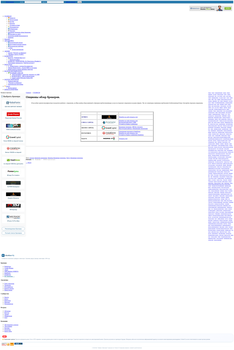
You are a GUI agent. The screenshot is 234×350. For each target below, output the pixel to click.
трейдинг (225, 107)
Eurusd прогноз (211, 197)
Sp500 (216, 112)
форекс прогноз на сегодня (226, 99)
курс (226, 114)
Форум (6, 297)
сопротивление (229, 150)
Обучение (7, 311)
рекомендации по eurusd (225, 194)
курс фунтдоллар (215, 217)
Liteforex (210, 114)
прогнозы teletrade (228, 195)
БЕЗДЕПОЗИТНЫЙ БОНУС (13, 71)
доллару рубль (219, 179)
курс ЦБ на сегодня (226, 160)
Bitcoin (212, 174)
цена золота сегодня (212, 148)
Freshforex (230, 179)
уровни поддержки (215, 221)
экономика (222, 104)
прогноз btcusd (228, 156)
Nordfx (226, 198)
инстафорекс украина (212, 160)
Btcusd (226, 104)
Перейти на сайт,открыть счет (128, 117)
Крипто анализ (9, 288)
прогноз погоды (211, 213)
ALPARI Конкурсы (13, 187)
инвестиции (215, 101)
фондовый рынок (229, 124)
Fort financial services (212, 166)
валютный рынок (225, 128)
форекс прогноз (220, 94)
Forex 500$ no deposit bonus (13, 141)
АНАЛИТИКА (9, 41)
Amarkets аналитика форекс (213, 189)
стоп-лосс (214, 140)
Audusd (228, 94)
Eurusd (213, 92)
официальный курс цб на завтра (214, 168)
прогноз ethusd (211, 218)
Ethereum (227, 197)
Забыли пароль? (71, 2)
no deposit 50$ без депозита (13, 164)
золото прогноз (223, 105)
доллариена (227, 203)
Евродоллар (220, 125)
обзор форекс (225, 202)
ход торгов (214, 179)
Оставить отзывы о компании (128, 124)
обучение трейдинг (211, 210)
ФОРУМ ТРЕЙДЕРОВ (11, 79)
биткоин (218, 99)
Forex (215, 99)
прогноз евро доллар (212, 104)
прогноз (224, 92)
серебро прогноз (219, 210)
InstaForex (7, 273)
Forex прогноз (225, 142)
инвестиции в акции (218, 117)
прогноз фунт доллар (214, 124)
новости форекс (214, 145)
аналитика (210, 94)
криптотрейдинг (215, 233)
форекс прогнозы (217, 183)
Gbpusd (228, 92)
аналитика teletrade (225, 170)
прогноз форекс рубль (226, 166)
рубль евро (225, 179)
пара (212, 122)
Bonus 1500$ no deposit (13, 152)
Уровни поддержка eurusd (218, 173)
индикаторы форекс (227, 210)
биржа (231, 183)
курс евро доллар (222, 97)
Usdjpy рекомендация (222, 119)
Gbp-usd (217, 212)
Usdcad (221, 101)
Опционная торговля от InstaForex (129, 131)
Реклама (7, 328)
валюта (229, 104)
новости (229, 107)
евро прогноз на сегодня (224, 155)
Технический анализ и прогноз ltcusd (215, 205)
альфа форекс (226, 183)
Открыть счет (123, 138)
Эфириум (210, 215)
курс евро (215, 94)
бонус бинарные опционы (74, 158)
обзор (216, 142)
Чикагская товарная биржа (219, 208)
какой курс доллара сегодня (217, 163)
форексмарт (225, 101)
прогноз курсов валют (223, 220)
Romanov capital (229, 176)
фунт (213, 107)
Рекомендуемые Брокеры (13, 228)
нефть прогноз (225, 181)
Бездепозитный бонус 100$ (127, 122)
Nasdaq (219, 236)
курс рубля (217, 107)
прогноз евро (210, 240)
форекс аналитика (221, 112)
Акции (6, 314)
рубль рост (210, 202)
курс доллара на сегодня (213, 151)
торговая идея (216, 220)
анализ (212, 128)
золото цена (221, 235)
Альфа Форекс (8, 268)
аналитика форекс (215, 97)
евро (215, 96)
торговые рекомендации (217, 202)
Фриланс (7, 39)
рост (212, 208)
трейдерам (219, 142)
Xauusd (227, 109)
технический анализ (218, 92)
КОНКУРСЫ (8, 56)
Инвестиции (8, 64)
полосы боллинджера (225, 168)
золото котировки (219, 238)
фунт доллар (219, 170)
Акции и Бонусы (13, 198)
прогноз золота (228, 192)
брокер (222, 200)
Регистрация (10, 2)
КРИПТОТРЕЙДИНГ (11, 89)
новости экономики (217, 240)
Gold (218, 101)
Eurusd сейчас (222, 195)
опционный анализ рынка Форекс (226, 221)
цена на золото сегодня (222, 151)
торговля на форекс (212, 170)
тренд (216, 218)
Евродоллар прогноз (225, 187)
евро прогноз (228, 112)
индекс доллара (217, 122)
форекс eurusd (217, 197)
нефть (213, 99)
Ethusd (209, 105)
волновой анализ (222, 124)
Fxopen (209, 185)
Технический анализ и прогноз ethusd (215, 223)
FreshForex (7, 275)
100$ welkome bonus (13, 129)
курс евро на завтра (221, 156)
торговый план (211, 142)
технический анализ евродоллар (225, 217)
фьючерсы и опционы (212, 156)
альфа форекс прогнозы (216, 187)
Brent (222, 183)
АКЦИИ (7, 51)
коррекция (222, 190)
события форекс (220, 130)
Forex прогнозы (9, 283)
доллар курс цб (227, 161)
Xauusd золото (224, 135)
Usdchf (209, 97)
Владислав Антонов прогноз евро (222, 228)
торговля (210, 101)
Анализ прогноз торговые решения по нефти (221, 137)
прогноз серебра (214, 236)
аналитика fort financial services (214, 198)
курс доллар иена (220, 148)
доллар (227, 97)
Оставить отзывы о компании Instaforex (131, 135)
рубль (229, 114)
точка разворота (222, 176)
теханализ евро (228, 230)
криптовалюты (216, 176)
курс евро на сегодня (219, 161)
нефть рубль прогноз (228, 200)
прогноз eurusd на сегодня (223, 158)
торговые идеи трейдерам (219, 203)
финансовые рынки (212, 238)
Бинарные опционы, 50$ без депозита (131, 127)
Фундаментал (8, 287)
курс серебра (221, 212)
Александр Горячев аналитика (214, 194)
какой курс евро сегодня (227, 163)
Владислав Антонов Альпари (218, 215)
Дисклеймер (8, 326)
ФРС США (215, 158)
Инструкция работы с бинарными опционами (133, 128)
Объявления (8, 316)
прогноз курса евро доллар (222, 140)
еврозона (230, 208)
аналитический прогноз (221, 207)
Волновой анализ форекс (226, 236)
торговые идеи (211, 115)
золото (224, 96)
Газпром (222, 114)
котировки (223, 197)
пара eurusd (219, 160)
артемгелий (222, 192)
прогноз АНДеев (211, 212)
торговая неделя (211, 112)
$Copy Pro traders (13, 175)
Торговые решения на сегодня (220, 109)
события (216, 119)
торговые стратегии (215, 155)
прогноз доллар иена (217, 181)
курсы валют (226, 148)
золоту (213, 135)
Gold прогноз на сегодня (220, 153)
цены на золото (222, 133)
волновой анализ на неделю (226, 213)
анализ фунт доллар (223, 231)
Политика (7, 329)
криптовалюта (213, 130)
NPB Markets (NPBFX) (11, 271)
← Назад (28, 162)
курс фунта (229, 105)
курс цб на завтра (211, 165)
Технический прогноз (216, 114)
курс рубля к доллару (212, 178)
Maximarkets (217, 213)
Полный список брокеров (13, 233)
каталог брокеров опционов (38, 158)
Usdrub (231, 97)
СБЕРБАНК (224, 115)
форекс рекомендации (229, 212)
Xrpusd (214, 110)
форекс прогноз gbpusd (223, 189)
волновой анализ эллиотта (213, 235)
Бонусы (6, 312)
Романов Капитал (220, 178)
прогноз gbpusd (220, 150)
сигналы (209, 133)
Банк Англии (221, 226)
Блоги (8, 86)
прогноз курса (214, 132)
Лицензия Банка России (13, 118)
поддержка (210, 158)
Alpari (6, 270)
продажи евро (228, 233)
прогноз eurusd (211, 96)
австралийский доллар (212, 150)
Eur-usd (226, 190)
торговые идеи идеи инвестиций (218, 185)
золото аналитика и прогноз (223, 145)
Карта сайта (8, 331)
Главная (28, 92)
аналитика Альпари (217, 128)
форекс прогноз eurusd (212, 125)
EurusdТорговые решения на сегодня (215, 138)
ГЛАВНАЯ (7, 16)
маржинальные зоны (228, 238)
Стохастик (210, 173)
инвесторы (226, 143)
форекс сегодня (227, 235)
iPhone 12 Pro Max (13, 221)
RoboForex (7, 266)
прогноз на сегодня (228, 132)
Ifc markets (230, 190)
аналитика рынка (221, 132)
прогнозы (222, 122)
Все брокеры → (9, 276)
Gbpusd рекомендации (212, 207)
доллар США (210, 109)
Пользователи (8, 304)
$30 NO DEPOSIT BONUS (13, 106)
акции (218, 104)
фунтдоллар (226, 173)
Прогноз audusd (220, 171)
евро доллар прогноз (216, 105)
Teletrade (224, 165)
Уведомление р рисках (11, 325)
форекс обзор (210, 192)
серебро (226, 226)
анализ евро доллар (215, 231)
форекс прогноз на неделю (228, 147)
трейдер (209, 107)
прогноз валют (223, 127)
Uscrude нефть (218, 135)
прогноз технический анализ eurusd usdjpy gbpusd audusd (219, 184)
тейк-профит (229, 165)
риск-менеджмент (222, 233)
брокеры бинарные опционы (57, 158)
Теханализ (7, 285)
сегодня (226, 218)
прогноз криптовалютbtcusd (216, 225)
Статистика (210, 110)
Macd (225, 150)
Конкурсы (7, 300)
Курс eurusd (216, 174)
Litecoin (226, 208)
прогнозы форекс (218, 115)
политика (222, 198)
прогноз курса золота (218, 147)
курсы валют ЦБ (219, 165)
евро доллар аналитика (227, 110)
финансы (221, 107)
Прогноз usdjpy (227, 171)
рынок (209, 99)
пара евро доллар (215, 133)
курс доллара (219, 96)
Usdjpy (225, 94)
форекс (209, 92)
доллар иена (210, 181)
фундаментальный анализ (220, 102)
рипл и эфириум (216, 195)
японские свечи (211, 161)
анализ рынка (216, 192)
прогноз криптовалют (215, 190)
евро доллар (228, 96)
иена (211, 176)
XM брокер (13, 209)
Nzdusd (213, 102)
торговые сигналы (228, 102)
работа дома (219, 166)
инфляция (217, 143)
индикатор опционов (220, 230)
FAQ (5, 317)
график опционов (221, 218)
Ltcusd (229, 140)
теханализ (222, 143)
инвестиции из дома (227, 205)
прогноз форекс (220, 110)
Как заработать (217, 127)
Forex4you (225, 223)
